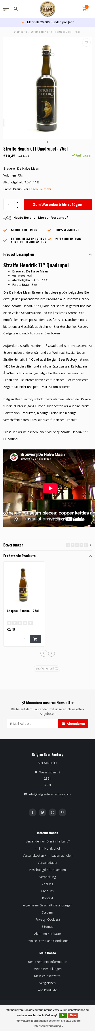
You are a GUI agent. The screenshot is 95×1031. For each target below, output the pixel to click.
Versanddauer (47, 862)
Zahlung (47, 884)
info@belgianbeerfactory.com (49, 794)
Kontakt (47, 898)
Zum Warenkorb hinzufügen (57, 204)
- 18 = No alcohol (47, 848)
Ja (63, 1015)
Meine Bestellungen (47, 969)
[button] (47, 142)
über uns (47, 891)
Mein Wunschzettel (47, 976)
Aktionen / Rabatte (47, 934)
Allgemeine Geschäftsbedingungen (47, 905)
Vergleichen (47, 983)
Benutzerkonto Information (47, 961)
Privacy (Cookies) (47, 919)
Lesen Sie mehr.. (41, 189)
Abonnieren (75, 723)
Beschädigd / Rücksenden (47, 870)
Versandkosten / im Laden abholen (47, 855)
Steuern (47, 912)
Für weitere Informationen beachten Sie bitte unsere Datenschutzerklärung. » (48, 1023)
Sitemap (47, 926)
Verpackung (47, 877)
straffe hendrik (47, 668)
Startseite (20, 31)
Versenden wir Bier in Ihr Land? (48, 841)
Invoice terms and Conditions (47, 941)
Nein (73, 1015)
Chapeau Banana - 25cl (23, 610)
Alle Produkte (47, 990)
